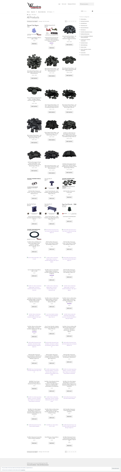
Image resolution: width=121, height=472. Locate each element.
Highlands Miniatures (85, 34)
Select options (69, 44)
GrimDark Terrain (84, 42)
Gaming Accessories (85, 21)
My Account (64, 4)
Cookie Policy (23, 469)
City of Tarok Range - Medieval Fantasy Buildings (87, 37)
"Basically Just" (84, 25)
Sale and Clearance (84, 27)
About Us (33, 12)
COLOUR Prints (84, 23)
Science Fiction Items (85, 54)
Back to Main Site (42, 12)
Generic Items (83, 47)
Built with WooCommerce (42, 464)
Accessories (83, 52)
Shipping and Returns (72, 4)
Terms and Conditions (31, 464)
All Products (49, 12)
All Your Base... (84, 19)
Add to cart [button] (34, 198)
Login (59, 4)
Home (28, 12)
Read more (34, 43)
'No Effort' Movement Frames (86, 31)
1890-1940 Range (84, 45)
